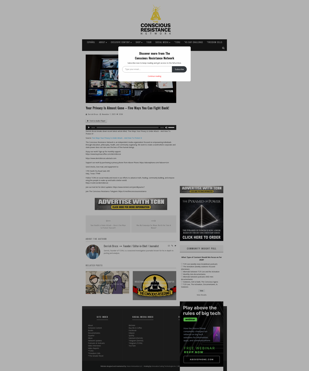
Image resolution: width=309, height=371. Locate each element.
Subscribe (179, 69)
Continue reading (154, 76)
